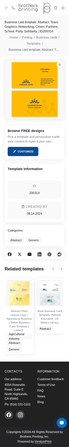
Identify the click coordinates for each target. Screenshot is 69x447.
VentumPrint (43, 441)
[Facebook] (9, 415)
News (41, 396)
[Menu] (6, 8)
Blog (40, 402)
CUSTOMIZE (26, 151)
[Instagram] (20, 415)
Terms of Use (46, 384)
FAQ (40, 390)
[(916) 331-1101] (13, 7)
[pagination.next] (61, 269)
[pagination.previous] (53, 269)
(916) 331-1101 (20, 404)
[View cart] (56, 7)
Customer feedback (50, 379)
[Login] (62, 7)
